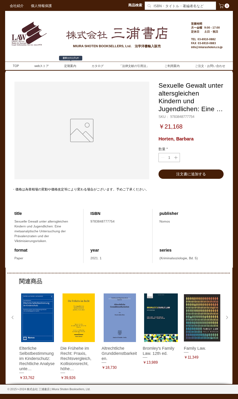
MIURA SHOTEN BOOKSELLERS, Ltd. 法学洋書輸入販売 (117, 46)
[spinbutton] (169, 157)
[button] (224, 5)
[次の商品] (227, 317)
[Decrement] (162, 157)
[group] (120, 337)
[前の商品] (12, 317)
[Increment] (176, 157)
